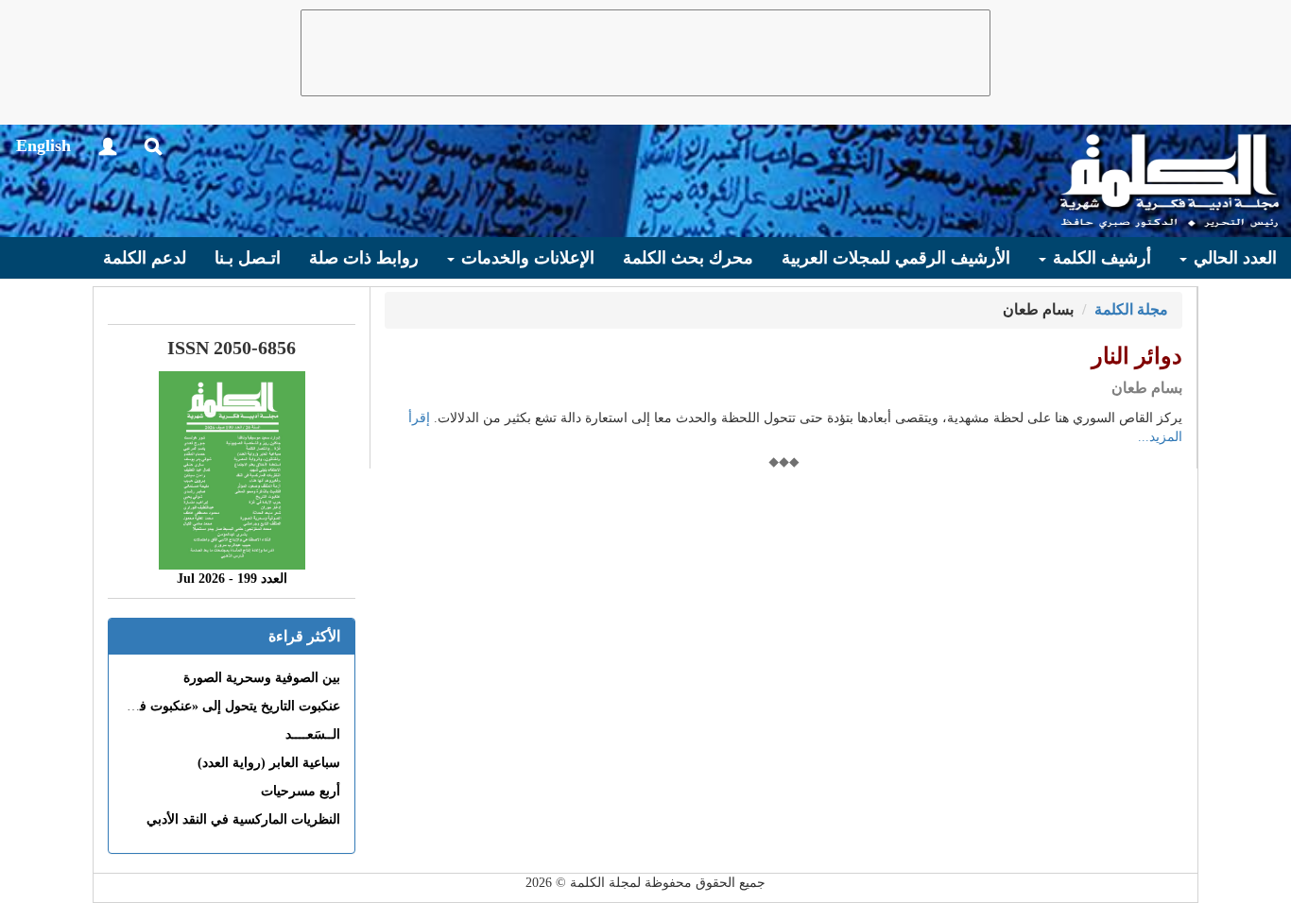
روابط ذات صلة (364, 257)
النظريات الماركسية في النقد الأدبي (243, 819)
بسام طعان (1146, 388)
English (43, 145)
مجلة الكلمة (1131, 309)
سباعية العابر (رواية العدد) (269, 763)
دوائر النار (1137, 356)
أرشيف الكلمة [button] (1099, 257)
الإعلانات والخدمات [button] (525, 257)
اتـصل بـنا (248, 257)
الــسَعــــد (312, 734)
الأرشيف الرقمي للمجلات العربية (896, 257)
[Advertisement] (645, 52)
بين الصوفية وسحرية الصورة (261, 678)
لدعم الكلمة (144, 257)
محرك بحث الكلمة (688, 257)
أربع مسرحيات (300, 791)
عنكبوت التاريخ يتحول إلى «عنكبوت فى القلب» (213, 706)
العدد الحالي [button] (1233, 257)
